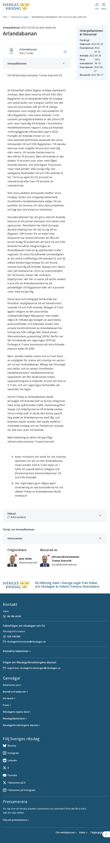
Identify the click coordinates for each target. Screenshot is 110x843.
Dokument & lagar (19, 17)
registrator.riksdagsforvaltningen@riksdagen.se (34, 668)
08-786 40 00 (14, 616)
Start (5, 17)
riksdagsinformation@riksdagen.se (26, 641)
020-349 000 (13, 636)
